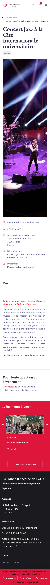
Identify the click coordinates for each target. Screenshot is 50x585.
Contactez (9, 386)
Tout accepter (9, 578)
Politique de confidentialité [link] (25, 582)
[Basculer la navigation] (46, 6)
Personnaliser (41, 578)
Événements (12, 17)
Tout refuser (25, 578)
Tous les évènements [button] (25, 463)
